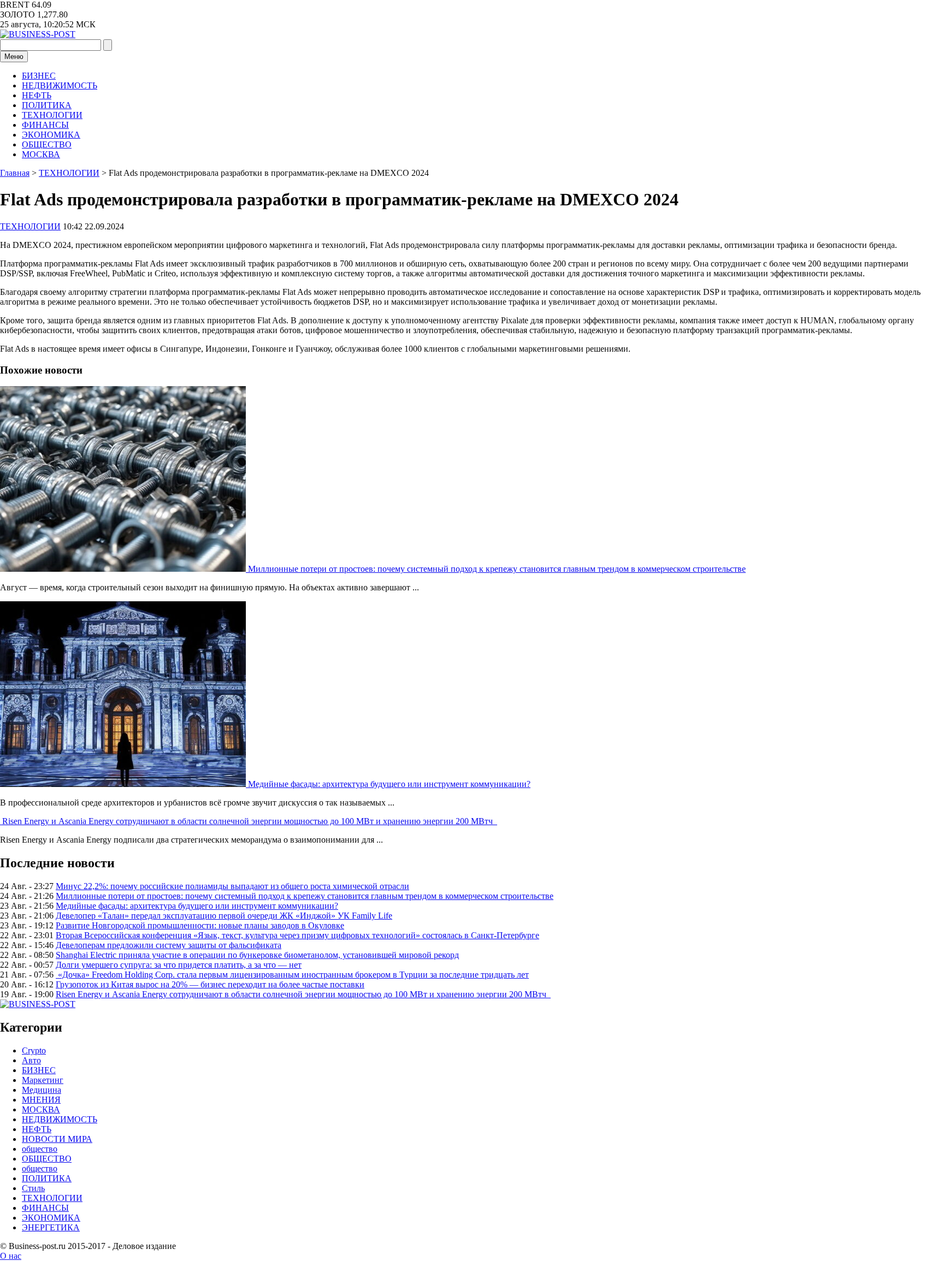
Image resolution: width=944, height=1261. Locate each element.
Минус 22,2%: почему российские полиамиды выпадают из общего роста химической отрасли (232, 886)
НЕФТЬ (36, 95)
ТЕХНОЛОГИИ (52, 115)
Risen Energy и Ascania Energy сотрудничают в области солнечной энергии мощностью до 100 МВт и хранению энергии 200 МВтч (249, 821)
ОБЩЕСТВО (47, 144)
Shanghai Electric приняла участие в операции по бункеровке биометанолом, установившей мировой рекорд (257, 955)
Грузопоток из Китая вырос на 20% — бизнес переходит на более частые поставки (210, 984)
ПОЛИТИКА (47, 105)
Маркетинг (42, 1080)
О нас (10, 1255)
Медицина (41, 1089)
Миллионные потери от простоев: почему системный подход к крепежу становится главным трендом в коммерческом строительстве (497, 568)
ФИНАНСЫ (45, 124)
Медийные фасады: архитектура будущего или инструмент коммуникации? (389, 784)
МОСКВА (41, 154)
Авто (31, 1060)
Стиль (33, 1188)
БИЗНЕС (39, 75)
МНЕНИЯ (41, 1099)
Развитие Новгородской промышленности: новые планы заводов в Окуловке (200, 925)
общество (39, 1148)
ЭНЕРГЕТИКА (51, 1227)
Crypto (34, 1050)
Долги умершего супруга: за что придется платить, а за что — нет (179, 964)
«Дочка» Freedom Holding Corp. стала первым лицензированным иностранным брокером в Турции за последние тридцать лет (292, 974)
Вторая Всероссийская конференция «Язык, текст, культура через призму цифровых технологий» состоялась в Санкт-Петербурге (297, 935)
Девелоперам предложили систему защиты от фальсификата (168, 945)
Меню (13, 56)
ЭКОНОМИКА (51, 134)
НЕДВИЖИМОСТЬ (59, 85)
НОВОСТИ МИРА (57, 1139)
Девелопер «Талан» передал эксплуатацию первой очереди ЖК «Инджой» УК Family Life (224, 915)
